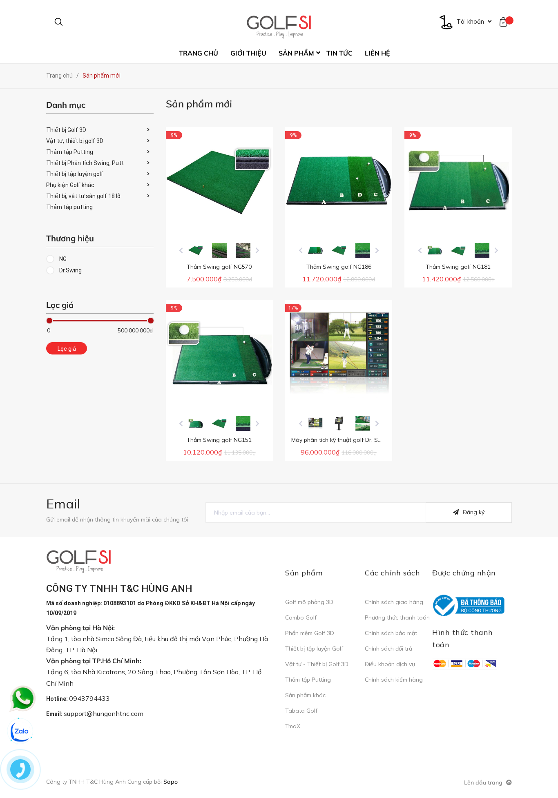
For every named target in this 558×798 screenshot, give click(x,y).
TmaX (292, 726)
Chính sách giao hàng (394, 602)
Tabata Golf (301, 710)
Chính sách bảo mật (391, 633)
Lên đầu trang (484, 782)
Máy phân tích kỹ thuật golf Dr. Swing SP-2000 (353, 440)
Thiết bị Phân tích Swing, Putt (85, 163)
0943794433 (89, 698)
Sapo (170, 781)
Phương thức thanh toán (397, 617)
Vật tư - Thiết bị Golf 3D (316, 664)
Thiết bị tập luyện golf (74, 174)
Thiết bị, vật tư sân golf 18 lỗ (83, 196)
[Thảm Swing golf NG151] (219, 353)
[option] (195, 250)
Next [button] (257, 250)
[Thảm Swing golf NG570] (219, 180)
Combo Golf (301, 617)
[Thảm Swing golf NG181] (457, 180)
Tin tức (339, 53)
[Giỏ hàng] (506, 21)
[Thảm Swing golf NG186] (338, 180)
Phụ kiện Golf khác (70, 185)
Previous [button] (181, 250)
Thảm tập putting (69, 207)
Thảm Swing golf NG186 (338, 266)
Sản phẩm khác (305, 695)
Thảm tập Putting (69, 152)
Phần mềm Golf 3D (309, 633)
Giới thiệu (248, 53)
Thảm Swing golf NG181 (458, 266)
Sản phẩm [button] (303, 572)
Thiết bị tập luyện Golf (314, 648)
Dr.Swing (70, 270)
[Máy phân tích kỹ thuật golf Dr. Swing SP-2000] (338, 353)
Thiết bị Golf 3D (66, 130)
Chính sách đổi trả (388, 648)
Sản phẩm (296, 53)
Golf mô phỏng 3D (309, 602)
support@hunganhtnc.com (103, 713)
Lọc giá (67, 349)
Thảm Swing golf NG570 (219, 266)
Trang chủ (198, 53)
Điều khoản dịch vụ (390, 664)
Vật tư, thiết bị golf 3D (74, 141)
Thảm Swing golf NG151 (219, 440)
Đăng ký (473, 512)
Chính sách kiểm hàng (394, 679)
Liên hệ (377, 53)
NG (62, 259)
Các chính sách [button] (392, 572)
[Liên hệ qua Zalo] (20, 732)
